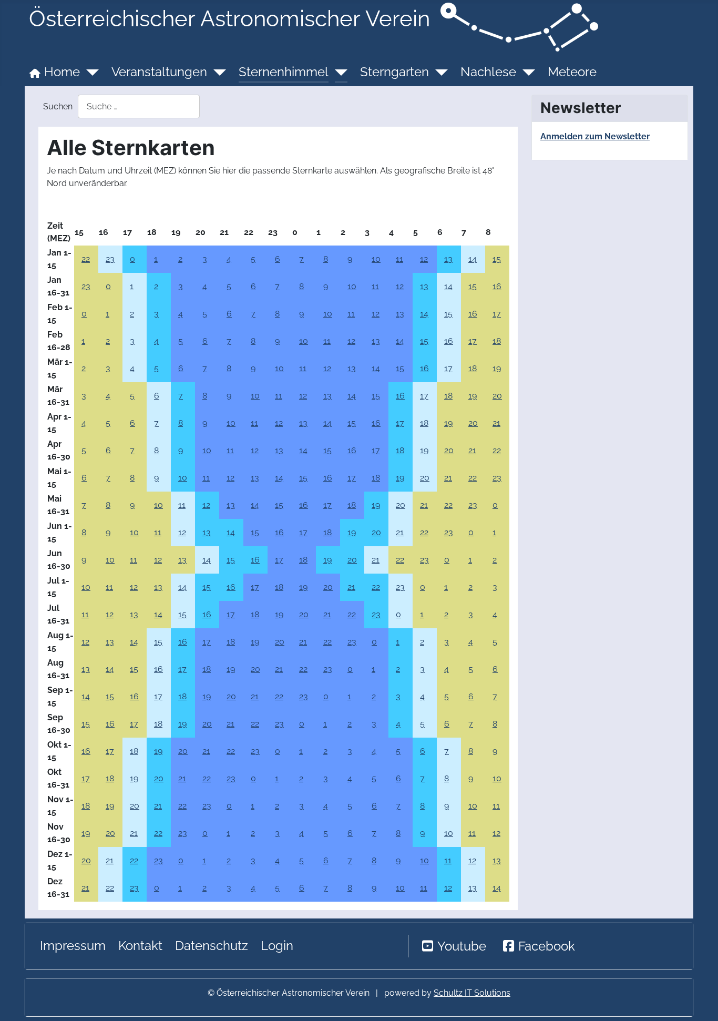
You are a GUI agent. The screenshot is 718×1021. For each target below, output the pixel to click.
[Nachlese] (525, 72)
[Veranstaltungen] (216, 72)
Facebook (546, 946)
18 (497, 341)
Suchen (58, 106)
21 (496, 423)
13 (448, 259)
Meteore (572, 71)
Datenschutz (211, 945)
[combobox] (139, 106)
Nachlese (488, 71)
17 (497, 314)
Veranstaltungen (159, 71)
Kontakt (140, 945)
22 (85, 259)
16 (497, 286)
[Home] (89, 72)
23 (110, 259)
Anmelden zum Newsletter (595, 136)
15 (497, 259)
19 (497, 368)
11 (399, 259)
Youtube (461, 946)
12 (424, 259)
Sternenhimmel (284, 71)
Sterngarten (394, 71)
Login (277, 945)
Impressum (73, 945)
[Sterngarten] (438, 72)
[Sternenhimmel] (338, 72)
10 (376, 259)
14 (472, 259)
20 (497, 396)
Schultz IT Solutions (472, 993)
